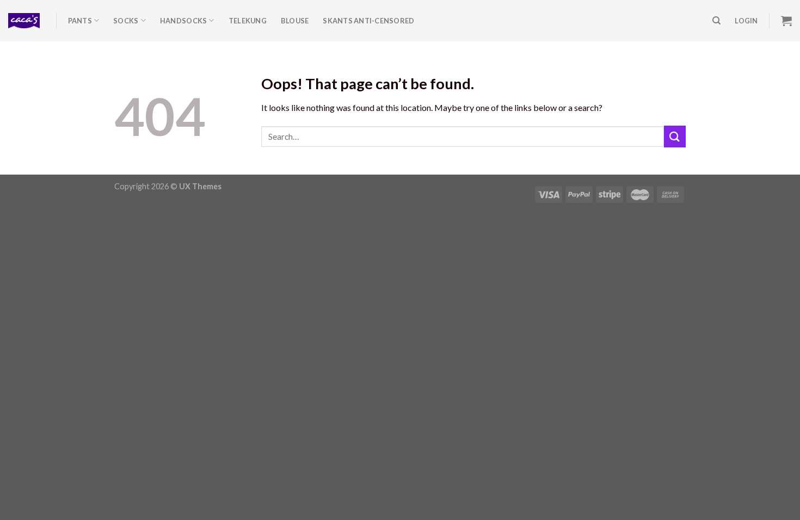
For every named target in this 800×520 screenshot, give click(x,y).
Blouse (295, 20)
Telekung (248, 20)
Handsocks (183, 20)
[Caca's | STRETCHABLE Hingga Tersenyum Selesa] (24, 20)
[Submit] (675, 136)
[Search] (716, 20)
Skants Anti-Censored (368, 20)
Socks (125, 20)
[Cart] (786, 21)
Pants (80, 20)
